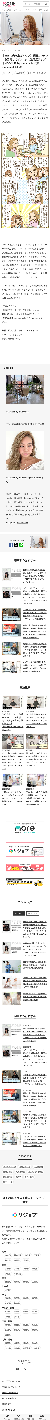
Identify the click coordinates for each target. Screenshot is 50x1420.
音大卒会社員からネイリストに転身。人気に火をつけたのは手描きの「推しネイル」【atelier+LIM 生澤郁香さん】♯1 (37, 720)
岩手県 (17, 1298)
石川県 (8, 1317)
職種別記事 (6, 1404)
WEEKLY (18, 913)
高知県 (8, 1335)
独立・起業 (7, 1182)
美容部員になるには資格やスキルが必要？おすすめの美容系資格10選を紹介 (35, 997)
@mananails (22, 523)
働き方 (18, 1177)
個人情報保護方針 (9, 1398)
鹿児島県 (26, 1348)
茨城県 (26, 1260)
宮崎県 (17, 1348)
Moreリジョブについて (11, 1381)
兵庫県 (17, 1269)
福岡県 (8, 1343)
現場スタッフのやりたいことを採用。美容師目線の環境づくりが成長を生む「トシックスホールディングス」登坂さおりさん (35, 650)
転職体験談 (20, 1172)
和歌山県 (17, 1274)
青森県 (8, 1298)
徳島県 (17, 1330)
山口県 (8, 1330)
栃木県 (8, 1260)
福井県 (17, 1317)
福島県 (17, 1303)
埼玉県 (27, 1255)
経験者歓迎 (7, 1172)
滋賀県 (35, 1269)
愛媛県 (35, 1330)
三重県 (35, 1282)
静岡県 (26, 1282)
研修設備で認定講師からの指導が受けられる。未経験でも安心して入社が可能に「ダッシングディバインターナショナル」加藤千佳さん (35, 631)
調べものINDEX (8, 1410)
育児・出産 (29, 1177)
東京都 (8, 1255)
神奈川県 (17, 1255)
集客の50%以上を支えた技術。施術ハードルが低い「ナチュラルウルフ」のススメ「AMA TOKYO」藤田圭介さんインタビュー (35, 576)
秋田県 (35, 1298)
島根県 (17, 1325)
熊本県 (35, 1343)
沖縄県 (36, 1348)
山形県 (8, 1303)
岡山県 (26, 1325)
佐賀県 (17, 1343)
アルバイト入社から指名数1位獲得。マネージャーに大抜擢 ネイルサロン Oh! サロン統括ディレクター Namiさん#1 (37, 798)
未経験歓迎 (38, 1167)
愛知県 (8, 1282)
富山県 (35, 1311)
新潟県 (17, 1311)
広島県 (35, 1325)
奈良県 (8, 1274)
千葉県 (36, 1255)
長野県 (26, 1311)
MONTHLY (32, 913)
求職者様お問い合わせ (11, 1387)
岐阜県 (17, 1282)
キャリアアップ (9, 1167)
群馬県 (17, 1260)
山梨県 (8, 1311)
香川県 (26, 1330)
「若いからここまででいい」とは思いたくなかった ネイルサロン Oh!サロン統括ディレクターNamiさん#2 (14, 798)
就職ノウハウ (24, 1167)
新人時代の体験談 (35, 1172)
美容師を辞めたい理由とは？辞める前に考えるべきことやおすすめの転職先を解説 (35, 965)
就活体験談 (7, 1177)
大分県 (8, 1348)
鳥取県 (8, 1325)
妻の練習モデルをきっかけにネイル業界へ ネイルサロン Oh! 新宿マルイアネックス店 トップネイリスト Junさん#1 (37, 759)
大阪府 (8, 1269)
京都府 (26, 1269)
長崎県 (26, 1343)
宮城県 (26, 1298)
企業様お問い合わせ (10, 1393)
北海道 (8, 1290)
